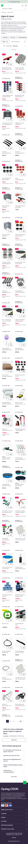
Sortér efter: (9, 46)
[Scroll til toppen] (24, 243)
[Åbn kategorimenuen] (25, 5)
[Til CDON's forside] (2, 5)
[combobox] (14, 8)
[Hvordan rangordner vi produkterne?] (4, 46)
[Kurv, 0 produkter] (22, 5)
